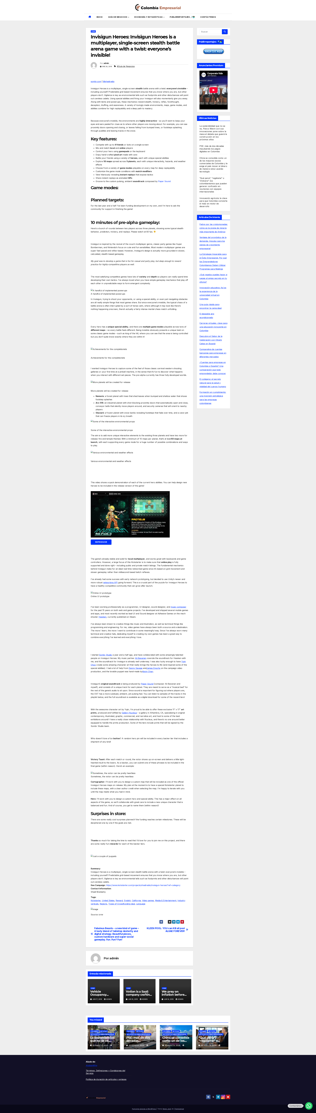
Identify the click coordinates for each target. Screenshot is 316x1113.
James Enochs (153, 668)
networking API (110, 582)
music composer (178, 607)
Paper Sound (164, 181)
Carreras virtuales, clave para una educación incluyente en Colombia (213, 327)
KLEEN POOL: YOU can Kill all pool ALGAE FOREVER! (166, 930)
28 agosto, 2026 (100, 1045)
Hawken (102, 617)
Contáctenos (208, 17)
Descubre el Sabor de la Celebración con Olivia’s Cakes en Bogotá (210, 340)
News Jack (167, 1109)
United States (108, 900)
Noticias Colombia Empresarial (102, 1034)
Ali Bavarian (140, 658)
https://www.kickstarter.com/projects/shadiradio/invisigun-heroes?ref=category (143, 885)
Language (140, 904)
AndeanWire (91, 1065)
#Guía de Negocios (126, 66)
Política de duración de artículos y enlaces (106, 1079)
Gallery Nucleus (129, 713)
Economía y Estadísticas (148, 17)
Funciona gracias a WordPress (144, 1109)
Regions (103, 904)
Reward (119, 900)
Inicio (100, 17)
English (127, 900)
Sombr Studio (105, 655)
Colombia (94, 1031)
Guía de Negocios (118, 17)
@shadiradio (108, 81)
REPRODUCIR (101, 542)
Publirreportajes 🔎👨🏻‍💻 (182, 17)
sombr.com (96, 81)
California (136, 900)
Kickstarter (96, 900)
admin (106, 63)
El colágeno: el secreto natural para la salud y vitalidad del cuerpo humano (212, 383)
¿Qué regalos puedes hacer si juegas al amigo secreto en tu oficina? (213, 278)
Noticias (103, 1031)
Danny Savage (135, 668)
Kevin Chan (147, 671)
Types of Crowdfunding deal (121, 904)
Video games (148, 900)
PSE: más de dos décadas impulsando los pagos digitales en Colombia (211, 149)
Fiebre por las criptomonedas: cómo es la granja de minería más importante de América (213, 228)
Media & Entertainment (165, 900)
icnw (93, 31)
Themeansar (179, 1109)
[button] (229, 17)
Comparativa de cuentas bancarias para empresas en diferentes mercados (212, 353)
